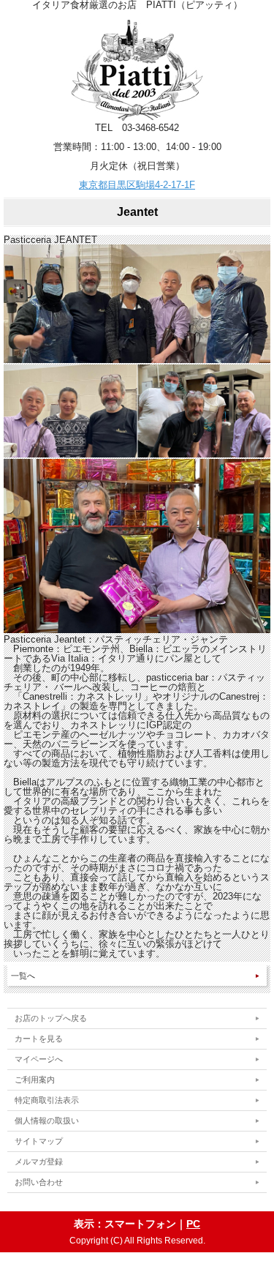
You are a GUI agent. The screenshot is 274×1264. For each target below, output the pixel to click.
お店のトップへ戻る (51, 1018)
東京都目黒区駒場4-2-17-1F (137, 184)
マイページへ (39, 1059)
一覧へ (23, 975)
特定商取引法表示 (47, 1100)
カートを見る (39, 1038)
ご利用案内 (35, 1079)
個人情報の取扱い (47, 1120)
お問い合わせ (39, 1182)
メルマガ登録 (39, 1161)
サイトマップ (39, 1141)
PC (193, 1224)
